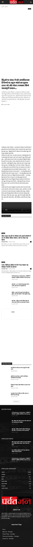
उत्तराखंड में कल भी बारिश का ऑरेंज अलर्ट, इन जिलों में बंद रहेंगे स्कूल (20, 393)
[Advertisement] (16, 27)
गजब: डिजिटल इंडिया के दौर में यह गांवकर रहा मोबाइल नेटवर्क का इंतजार (15, 266)
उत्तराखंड (3, 233)
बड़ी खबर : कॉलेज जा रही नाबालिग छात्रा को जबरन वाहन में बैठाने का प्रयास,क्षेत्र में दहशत (20, 301)
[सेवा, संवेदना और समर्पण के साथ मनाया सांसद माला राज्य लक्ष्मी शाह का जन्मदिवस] (6, 423)
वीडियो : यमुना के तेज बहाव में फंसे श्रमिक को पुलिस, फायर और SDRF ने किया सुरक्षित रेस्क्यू (21, 293)
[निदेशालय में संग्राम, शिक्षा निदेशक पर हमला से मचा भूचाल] (6, 387)
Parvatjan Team (5, 241)
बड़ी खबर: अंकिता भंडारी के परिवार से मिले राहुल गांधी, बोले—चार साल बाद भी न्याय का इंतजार (21, 429)
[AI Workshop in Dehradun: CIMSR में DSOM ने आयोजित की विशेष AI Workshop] (6, 278)
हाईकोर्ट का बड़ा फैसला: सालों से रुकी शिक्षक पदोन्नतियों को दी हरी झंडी (19, 376)
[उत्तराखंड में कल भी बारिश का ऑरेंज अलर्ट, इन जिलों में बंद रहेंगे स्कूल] (6, 395)
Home (3, 6)
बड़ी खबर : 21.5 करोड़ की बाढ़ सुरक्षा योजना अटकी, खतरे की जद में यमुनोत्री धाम (20, 284)
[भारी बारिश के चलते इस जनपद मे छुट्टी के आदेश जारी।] (6, 370)
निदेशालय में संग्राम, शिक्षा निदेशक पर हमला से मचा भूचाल (20, 385)
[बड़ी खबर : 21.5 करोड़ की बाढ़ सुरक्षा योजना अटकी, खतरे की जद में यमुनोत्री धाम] (6, 286)
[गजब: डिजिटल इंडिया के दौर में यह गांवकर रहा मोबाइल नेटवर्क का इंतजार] (16, 255)
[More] (23, 108)
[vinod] (7, 314)
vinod (12, 312)
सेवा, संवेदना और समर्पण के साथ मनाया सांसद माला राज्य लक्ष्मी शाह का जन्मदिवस (21, 421)
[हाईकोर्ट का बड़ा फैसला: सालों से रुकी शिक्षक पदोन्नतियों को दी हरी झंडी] (6, 378)
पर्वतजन (6, 6)
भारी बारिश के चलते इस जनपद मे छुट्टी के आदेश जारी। (20, 368)
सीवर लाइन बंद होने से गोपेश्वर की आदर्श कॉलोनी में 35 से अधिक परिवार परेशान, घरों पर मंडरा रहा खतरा (16, 238)
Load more (16, 401)
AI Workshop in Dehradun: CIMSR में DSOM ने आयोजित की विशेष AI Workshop (21, 276)
